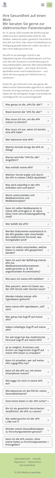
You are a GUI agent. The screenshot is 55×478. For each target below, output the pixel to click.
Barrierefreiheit (27, 465)
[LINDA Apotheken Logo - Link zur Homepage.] (49, 4)
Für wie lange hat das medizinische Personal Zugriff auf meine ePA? (25, 339)
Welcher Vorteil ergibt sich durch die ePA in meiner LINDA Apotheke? (25, 176)
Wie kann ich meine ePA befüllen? (24, 278)
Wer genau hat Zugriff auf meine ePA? (23, 318)
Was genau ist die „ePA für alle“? (23, 104)
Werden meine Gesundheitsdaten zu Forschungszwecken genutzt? (24, 430)
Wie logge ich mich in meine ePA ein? (23, 382)
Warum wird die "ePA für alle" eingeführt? (22, 159)
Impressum (19, 461)
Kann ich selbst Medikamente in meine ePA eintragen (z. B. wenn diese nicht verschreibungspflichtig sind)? (25, 212)
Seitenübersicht (22, 458)
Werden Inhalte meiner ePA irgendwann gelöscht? (21, 298)
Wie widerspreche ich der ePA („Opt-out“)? (22, 420)
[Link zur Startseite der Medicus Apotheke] (5, 4)
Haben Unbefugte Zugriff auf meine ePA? (25, 328)
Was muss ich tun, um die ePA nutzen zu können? (22, 121)
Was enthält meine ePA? (19, 167)
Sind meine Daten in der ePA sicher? (26, 401)
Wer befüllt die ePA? (16, 223)
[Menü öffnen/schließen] (42, 5)
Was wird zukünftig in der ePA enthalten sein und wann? (22, 186)
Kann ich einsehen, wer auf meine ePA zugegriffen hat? (24, 362)
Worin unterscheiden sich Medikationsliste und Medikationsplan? (20, 198)
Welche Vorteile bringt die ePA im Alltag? (24, 148)
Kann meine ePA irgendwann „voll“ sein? (25, 308)
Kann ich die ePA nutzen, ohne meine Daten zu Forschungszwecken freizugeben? (26, 441)
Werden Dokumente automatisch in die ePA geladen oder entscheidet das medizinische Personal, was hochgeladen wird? (25, 235)
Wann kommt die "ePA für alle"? (23, 111)
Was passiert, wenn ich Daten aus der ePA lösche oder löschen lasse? (25, 288)
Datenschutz (34, 461)
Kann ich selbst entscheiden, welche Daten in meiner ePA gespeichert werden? (25, 250)
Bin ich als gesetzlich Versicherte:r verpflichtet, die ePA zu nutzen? (25, 410)
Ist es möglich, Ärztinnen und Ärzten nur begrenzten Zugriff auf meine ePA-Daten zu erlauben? (24, 350)
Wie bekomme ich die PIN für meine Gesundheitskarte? (25, 392)
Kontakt (37, 458)
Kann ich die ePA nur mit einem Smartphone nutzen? (23, 372)
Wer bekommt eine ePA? (19, 139)
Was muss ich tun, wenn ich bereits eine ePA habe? (25, 131)
